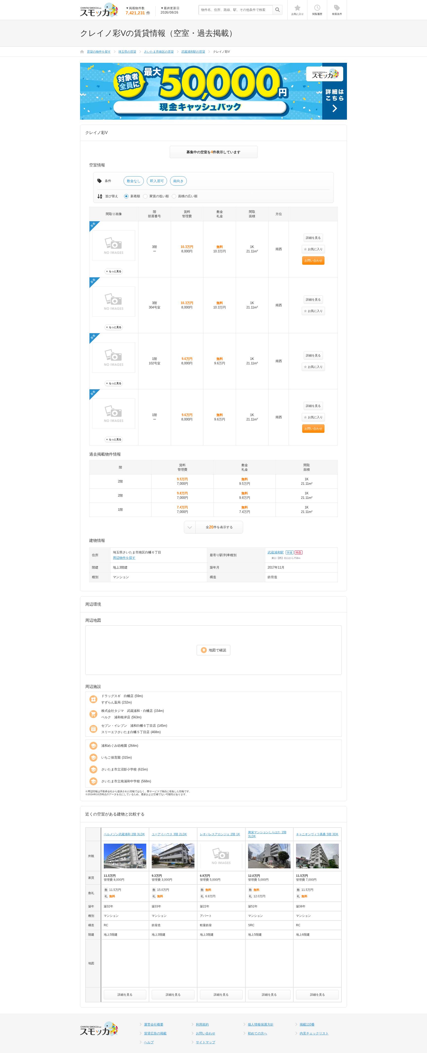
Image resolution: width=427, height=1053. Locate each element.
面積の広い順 (187, 196)
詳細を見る (313, 238)
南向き (178, 181)
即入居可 (157, 181)
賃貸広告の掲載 (155, 1033)
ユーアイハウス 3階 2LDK (169, 834)
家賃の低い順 (159, 196)
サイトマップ (205, 1042)
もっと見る (113, 271)
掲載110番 (307, 1024)
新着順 (135, 196)
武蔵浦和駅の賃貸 (193, 51)
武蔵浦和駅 (276, 552)
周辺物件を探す (124, 558)
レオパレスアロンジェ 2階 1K (220, 834)
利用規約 (202, 1024)
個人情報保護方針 (261, 1024)
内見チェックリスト (314, 1033)
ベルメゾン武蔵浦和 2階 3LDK (124, 834)
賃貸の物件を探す (99, 51)
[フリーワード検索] (277, 10)
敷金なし (134, 181)
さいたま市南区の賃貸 (159, 51)
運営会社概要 (153, 1024)
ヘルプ (149, 1042)
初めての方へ (257, 1033)
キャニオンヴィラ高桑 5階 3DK (317, 834)
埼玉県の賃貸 (127, 51)
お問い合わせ (313, 260)
